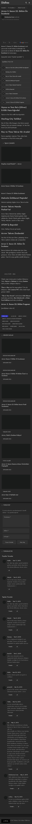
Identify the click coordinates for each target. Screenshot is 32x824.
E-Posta (6, 537)
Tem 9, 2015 (17, 577)
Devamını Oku (7, 362)
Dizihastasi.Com (9, 17)
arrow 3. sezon (22, 316)
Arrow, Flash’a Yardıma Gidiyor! (11, 435)
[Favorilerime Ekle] (9, 570)
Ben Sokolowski (6, 323)
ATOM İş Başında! (8, 89)
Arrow (12, 51)
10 (15, 42)
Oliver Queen (13, 326)
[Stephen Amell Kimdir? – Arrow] (16, 154)
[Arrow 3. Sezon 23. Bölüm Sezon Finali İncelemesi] (16, 391)
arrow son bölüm (14, 321)
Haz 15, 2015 (18, 797)
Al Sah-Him (13, 316)
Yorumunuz (7, 517)
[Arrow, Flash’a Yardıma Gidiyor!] (16, 422)
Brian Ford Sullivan (17, 323)
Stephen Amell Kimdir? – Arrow (11, 164)
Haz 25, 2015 (17, 672)
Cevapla (11, 611)
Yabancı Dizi (7, 432)
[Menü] (29, 2)
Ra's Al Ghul (22, 326)
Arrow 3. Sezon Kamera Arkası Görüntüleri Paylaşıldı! (15, 465)
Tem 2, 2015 (17, 654)
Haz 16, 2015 (18, 687)
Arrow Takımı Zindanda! (10, 93)
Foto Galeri (7, 461)
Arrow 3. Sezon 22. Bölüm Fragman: (13, 102)
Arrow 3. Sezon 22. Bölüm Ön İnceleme (14, 98)
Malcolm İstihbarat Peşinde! (11, 80)
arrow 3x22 (5, 321)
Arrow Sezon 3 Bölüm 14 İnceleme (12, 186)
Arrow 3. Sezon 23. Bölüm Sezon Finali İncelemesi (14, 405)
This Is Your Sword (7, 329)
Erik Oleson (5, 326)
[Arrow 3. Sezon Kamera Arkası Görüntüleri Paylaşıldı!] (16, 451)
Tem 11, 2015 (17, 561)
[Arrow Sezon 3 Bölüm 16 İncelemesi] (16, 346)
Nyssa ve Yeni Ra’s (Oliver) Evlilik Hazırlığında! (16, 67)
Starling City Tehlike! (9, 72)
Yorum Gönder (9, 542)
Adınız (6, 531)
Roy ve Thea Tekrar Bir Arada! (12, 76)
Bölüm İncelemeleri (9, 355)
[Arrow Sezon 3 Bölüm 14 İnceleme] (16, 176)
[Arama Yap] (26, 2)
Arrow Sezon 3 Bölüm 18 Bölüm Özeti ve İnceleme (15, 375)
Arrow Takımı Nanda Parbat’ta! (12, 85)
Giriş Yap (22, 542)
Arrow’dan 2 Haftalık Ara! (10, 495)
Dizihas (5, 3)
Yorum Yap (6, 505)
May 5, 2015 (15, 723)
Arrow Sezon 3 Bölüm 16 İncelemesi (13, 359)
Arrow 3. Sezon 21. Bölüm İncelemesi (13, 46)
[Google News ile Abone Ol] (24, 42)
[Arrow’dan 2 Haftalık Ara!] (16, 482)
